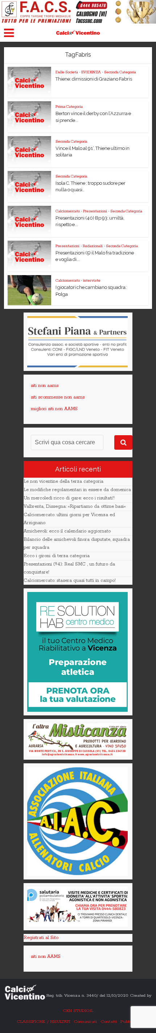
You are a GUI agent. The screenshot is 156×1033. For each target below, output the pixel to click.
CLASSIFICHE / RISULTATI (43, 1021)
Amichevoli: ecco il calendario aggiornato (67, 531)
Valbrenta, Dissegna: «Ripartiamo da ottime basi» (75, 506)
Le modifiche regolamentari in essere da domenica (77, 490)
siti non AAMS (46, 956)
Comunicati (85, 1021)
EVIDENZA (91, 72)
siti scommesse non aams (58, 397)
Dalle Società (67, 72)
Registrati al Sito (41, 937)
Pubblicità (130, 1021)
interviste (91, 280)
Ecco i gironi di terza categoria (57, 556)
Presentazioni (95, 211)
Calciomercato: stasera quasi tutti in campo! (70, 580)
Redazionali (93, 246)
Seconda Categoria (120, 72)
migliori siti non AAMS (54, 409)
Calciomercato (68, 211)
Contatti (108, 1021)
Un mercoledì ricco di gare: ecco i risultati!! (69, 498)
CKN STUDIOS (78, 1010)
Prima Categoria (69, 106)
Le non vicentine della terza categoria (63, 481)
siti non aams (44, 385)
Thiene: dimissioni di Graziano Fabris (94, 79)
